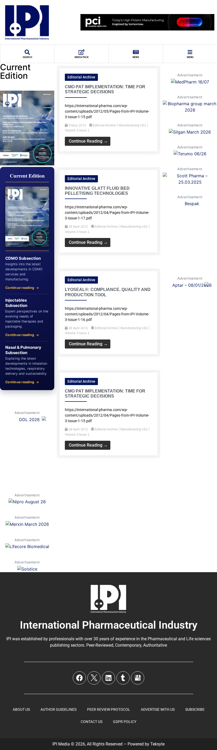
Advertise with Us (158, 709)
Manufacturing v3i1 (132, 125)
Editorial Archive (81, 77)
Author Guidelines (58, 709)
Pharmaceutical (162, 638)
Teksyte (157, 744)
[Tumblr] (123, 678)
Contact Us (91, 722)
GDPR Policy (124, 722)
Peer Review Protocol (108, 709)
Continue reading (19, 288)
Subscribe (195, 709)
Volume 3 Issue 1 (77, 130)
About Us (21, 709)
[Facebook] (79, 678)
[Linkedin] (108, 678)
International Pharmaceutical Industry (108, 625)
